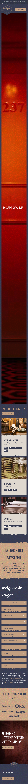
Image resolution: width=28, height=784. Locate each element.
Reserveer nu (8, 747)
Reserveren (20, 9)
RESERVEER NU (8, 413)
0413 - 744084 (8, 682)
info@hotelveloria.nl (16, 678)
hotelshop (12, 1)
